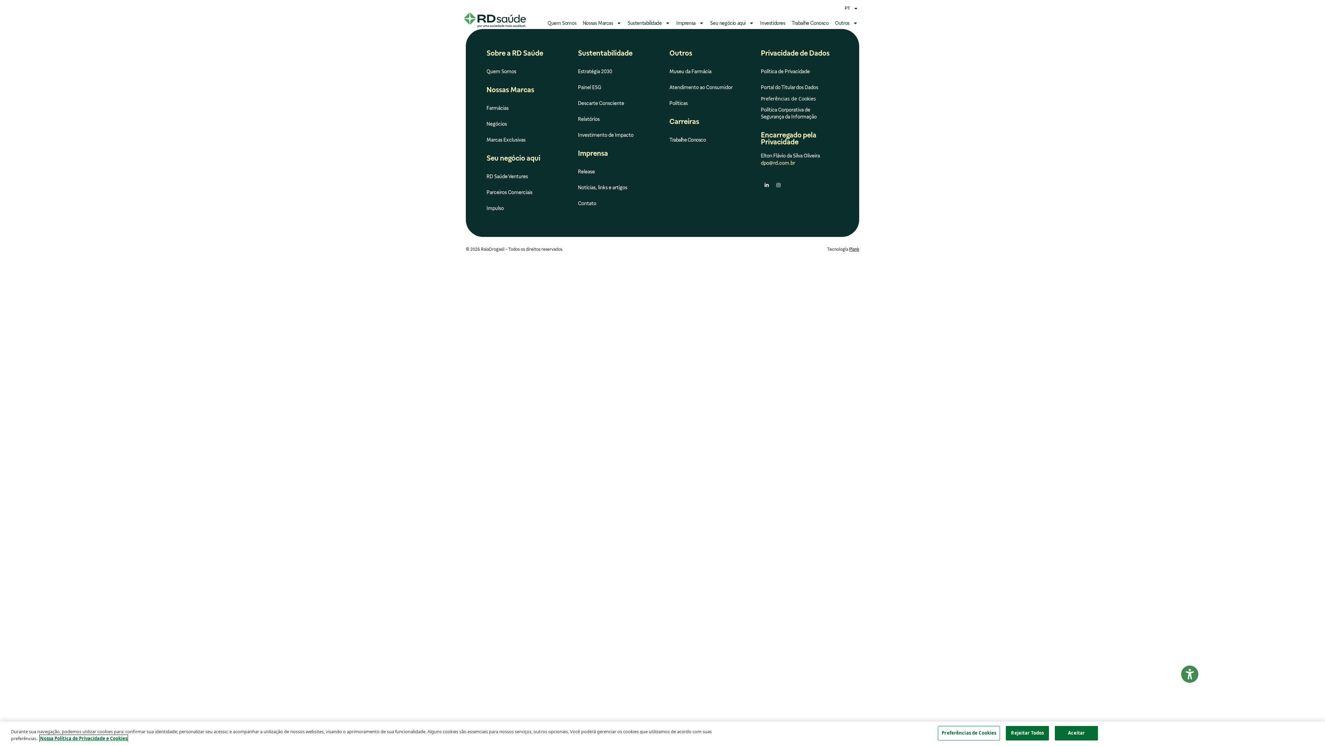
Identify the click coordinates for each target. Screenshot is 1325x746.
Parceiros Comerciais (509, 192)
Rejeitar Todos (1027, 733)
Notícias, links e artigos (602, 187)
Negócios (497, 124)
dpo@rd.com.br (778, 163)
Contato (587, 203)
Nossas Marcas (598, 23)
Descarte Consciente (601, 103)
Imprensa (686, 23)
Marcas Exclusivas (506, 140)
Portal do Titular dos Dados (789, 87)
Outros (842, 23)
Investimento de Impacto (606, 135)
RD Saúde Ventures (507, 176)
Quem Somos (562, 23)
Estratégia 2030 (595, 71)
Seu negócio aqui (728, 23)
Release (586, 171)
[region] (662, 733)
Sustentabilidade (645, 23)
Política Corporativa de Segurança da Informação (789, 113)
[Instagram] (778, 185)
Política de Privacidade (785, 71)
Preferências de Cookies (969, 733)
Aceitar (1076, 733)
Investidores (772, 23)
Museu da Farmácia (690, 71)
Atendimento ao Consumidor (701, 87)
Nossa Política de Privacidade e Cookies (83, 738)
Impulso (495, 208)
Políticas (678, 103)
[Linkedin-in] (767, 185)
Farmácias (498, 108)
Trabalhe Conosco (810, 23)
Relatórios (589, 119)
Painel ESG (589, 87)
